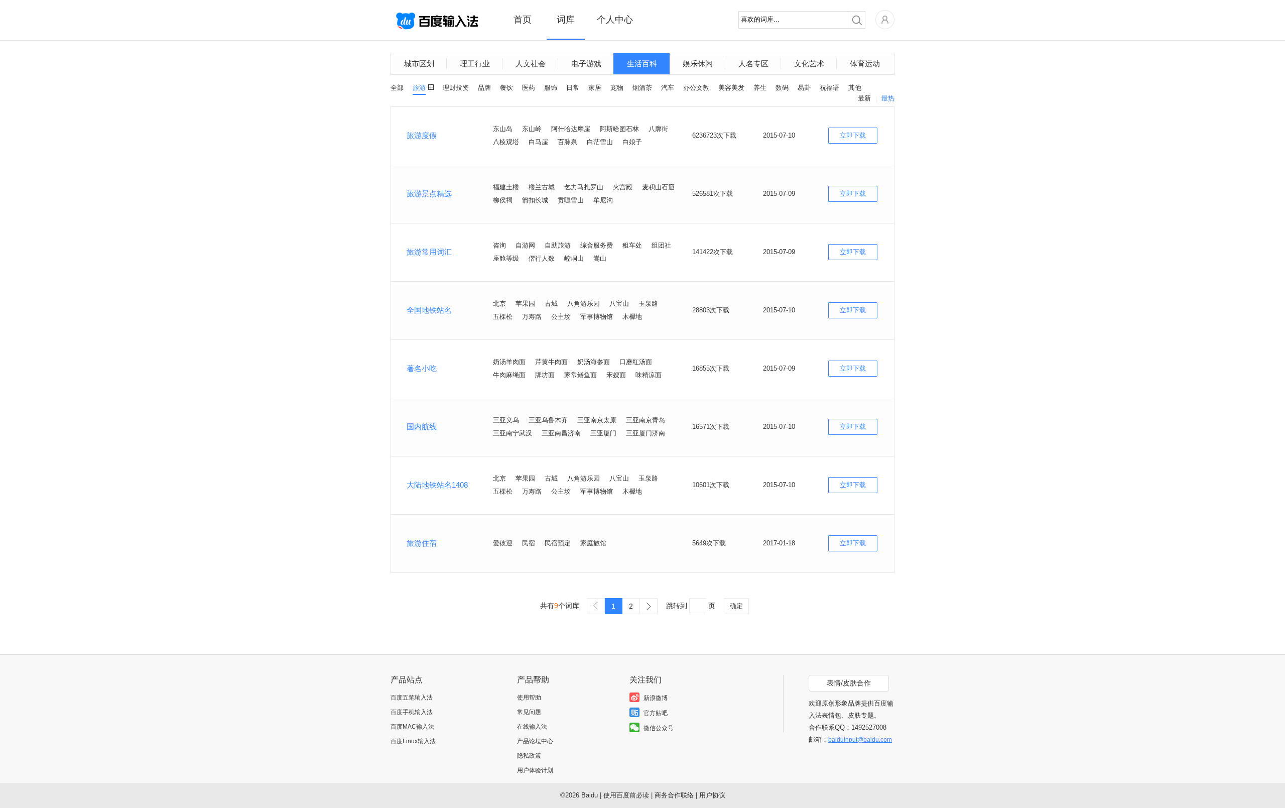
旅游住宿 (422, 543)
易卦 (804, 87)
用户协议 (712, 795)
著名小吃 (422, 368)
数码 (782, 87)
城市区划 (419, 63)
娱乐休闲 (698, 63)
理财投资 (456, 87)
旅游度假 (422, 135)
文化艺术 (809, 63)
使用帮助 (529, 697)
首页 (522, 20)
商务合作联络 (674, 795)
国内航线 (422, 426)
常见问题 (529, 712)
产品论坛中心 (535, 741)
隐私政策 (529, 755)
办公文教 (696, 87)
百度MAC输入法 (412, 726)
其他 (854, 87)
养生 (759, 87)
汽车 (667, 87)
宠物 (616, 87)
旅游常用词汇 (429, 252)
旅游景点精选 (429, 193)
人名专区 (753, 63)
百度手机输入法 (412, 712)
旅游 (419, 87)
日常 (572, 87)
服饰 (550, 87)
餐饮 (506, 87)
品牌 (484, 87)
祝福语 (829, 87)
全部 (397, 87)
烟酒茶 (642, 87)
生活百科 (642, 63)
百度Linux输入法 (413, 741)
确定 (736, 606)
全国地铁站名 (429, 310)
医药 (528, 87)
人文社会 (531, 63)
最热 (887, 98)
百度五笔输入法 (412, 697)
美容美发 (731, 87)
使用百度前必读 (626, 795)
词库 (566, 20)
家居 (594, 87)
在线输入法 (532, 726)
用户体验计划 (535, 770)
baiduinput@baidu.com (860, 739)
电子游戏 (586, 63)
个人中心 (615, 20)
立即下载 (853, 135)
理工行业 (475, 63)
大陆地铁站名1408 (437, 485)
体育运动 (865, 63)
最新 (864, 98)
